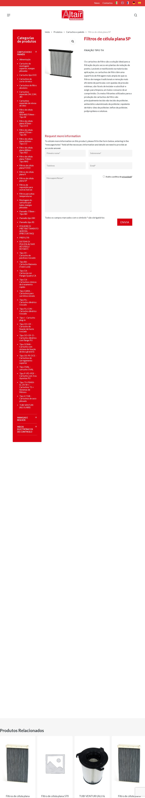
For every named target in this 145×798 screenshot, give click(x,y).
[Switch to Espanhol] (139, 3)
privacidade (127, 177)
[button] (8, 15)
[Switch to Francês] (128, 3)
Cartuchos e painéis (75, 32)
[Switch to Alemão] (133, 3)
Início (47, 32)
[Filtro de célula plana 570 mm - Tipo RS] (54, 763)
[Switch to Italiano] (116, 3)
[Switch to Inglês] (122, 3)
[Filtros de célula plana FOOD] (17, 763)
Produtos (58, 32)
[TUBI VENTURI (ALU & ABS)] (92, 763)
